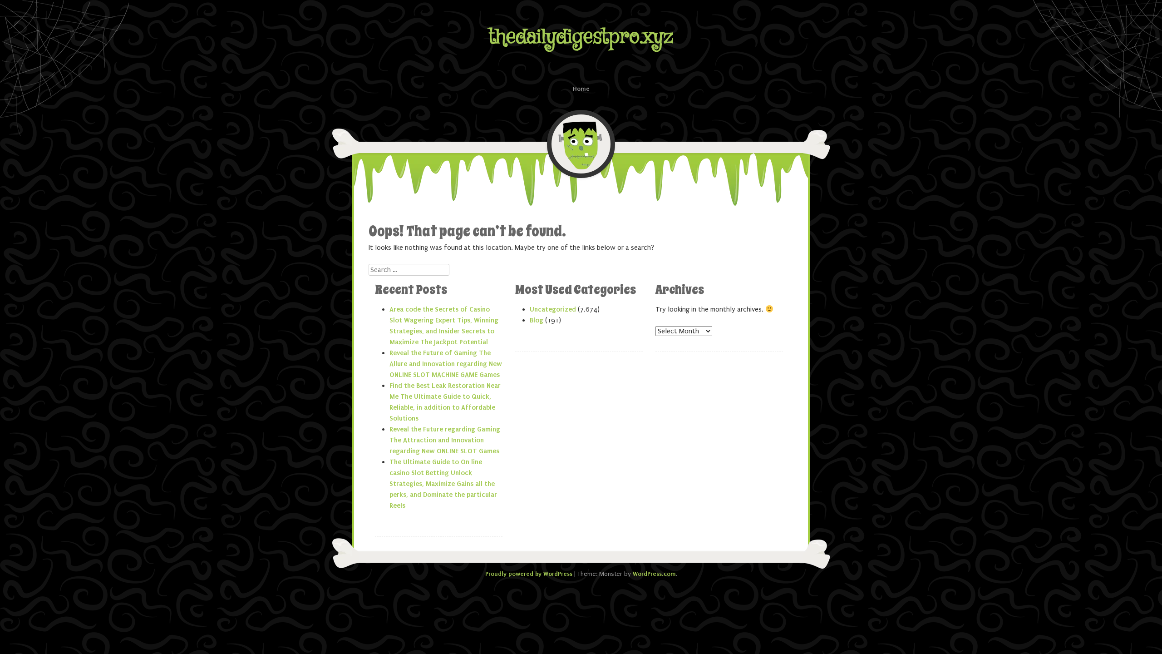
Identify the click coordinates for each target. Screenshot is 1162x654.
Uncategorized (553, 309)
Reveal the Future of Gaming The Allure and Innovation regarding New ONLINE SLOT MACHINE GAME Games (445, 364)
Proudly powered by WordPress (528, 573)
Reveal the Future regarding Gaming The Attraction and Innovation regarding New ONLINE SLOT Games (444, 440)
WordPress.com (654, 573)
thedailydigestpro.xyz (581, 37)
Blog (536, 320)
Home (581, 88)
